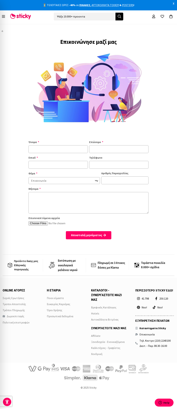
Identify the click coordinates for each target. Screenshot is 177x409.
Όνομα (33, 142)
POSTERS (127, 5)
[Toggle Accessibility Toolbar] (7, 401)
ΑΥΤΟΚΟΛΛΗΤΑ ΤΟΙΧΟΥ (105, 5)
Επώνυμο (95, 142)
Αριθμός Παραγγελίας (114, 173)
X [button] (173, 3)
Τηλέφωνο (95, 157)
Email (32, 157)
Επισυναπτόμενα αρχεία (44, 218)
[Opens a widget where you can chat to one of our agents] (164, 403)
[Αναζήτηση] (119, 16)
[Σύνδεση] (153, 16)
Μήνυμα (34, 188)
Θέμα (32, 173)
